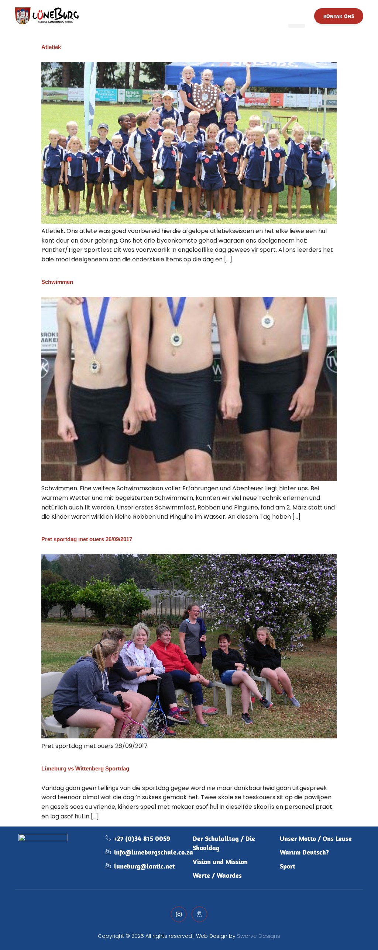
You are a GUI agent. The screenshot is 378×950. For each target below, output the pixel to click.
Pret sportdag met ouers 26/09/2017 (86, 539)
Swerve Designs (258, 936)
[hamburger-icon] (296, 15)
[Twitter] (178, 914)
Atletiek (51, 47)
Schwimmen (57, 282)
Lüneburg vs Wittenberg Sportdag (85, 768)
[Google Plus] (199, 914)
